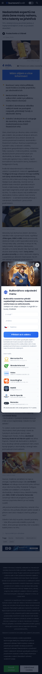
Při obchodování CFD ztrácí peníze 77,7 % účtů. (20, 408)
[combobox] (6, 327)
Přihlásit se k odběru (21, 334)
